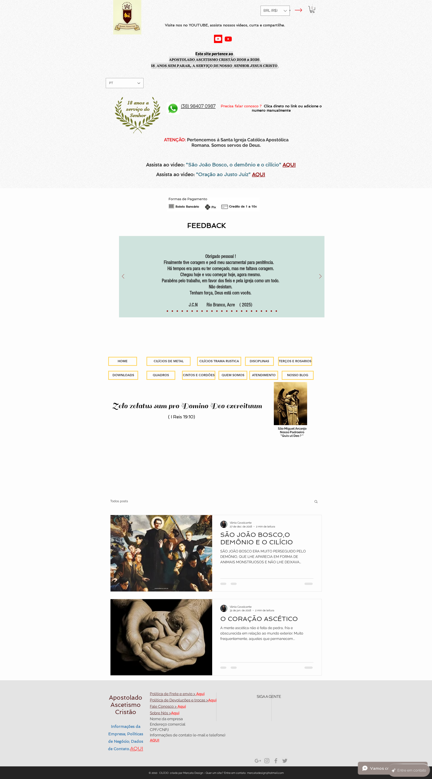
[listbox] (275, 11)
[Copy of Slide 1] (192, 311)
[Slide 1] (167, 311)
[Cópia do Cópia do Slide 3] (266, 311)
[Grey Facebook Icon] (275, 760)
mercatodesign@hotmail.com (265, 772)
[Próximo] (320, 276)
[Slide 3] (256, 311)
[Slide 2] (246, 311)
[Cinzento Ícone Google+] (257, 760)
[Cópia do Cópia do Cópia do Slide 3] (271, 311)
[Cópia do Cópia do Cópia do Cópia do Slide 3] (276, 311)
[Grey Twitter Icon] (284, 760)
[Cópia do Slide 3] (261, 311)
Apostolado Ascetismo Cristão (125, 704)
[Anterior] (123, 276)
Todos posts (119, 501)
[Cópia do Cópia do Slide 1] (241, 311)
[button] (275, 11)
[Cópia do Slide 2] (251, 311)
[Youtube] (218, 39)
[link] (312, 9)
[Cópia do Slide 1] (172, 311)
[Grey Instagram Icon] (266, 760)
